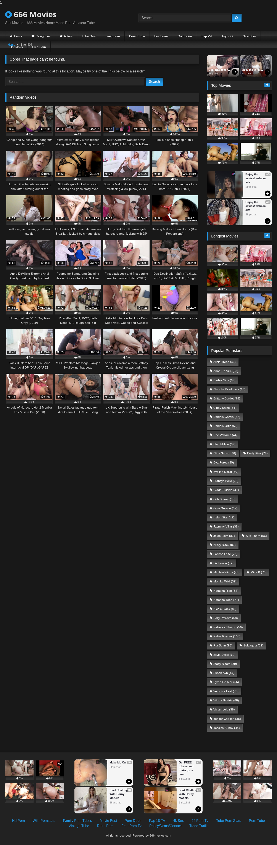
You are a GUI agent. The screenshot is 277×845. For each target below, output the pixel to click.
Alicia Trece (224, 362)
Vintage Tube (79, 826)
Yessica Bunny (226, 728)
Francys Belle (225, 481)
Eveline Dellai (225, 471)
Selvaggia (253, 645)
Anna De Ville (225, 371)
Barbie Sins (224, 380)
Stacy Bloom (225, 663)
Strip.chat (214, 73)
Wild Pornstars (44, 821)
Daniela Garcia (226, 416)
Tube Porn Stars (228, 821)
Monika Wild (225, 581)
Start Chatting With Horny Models (119, 794)
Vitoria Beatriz (226, 700)
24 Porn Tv (200, 821)
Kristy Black (224, 545)
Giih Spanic (224, 499)
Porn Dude (133, 821)
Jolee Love (224, 535)
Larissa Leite (225, 554)
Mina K (259, 572)
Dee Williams (225, 435)
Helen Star (223, 517)
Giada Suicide (226, 490)
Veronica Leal (225, 691)
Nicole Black (225, 609)
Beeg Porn (112, 36)
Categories (42, 36)
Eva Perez (223, 462)
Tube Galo (89, 36)
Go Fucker (185, 36)
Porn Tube (257, 821)
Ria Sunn (222, 645)
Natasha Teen (226, 599)
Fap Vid (206, 36)
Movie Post (108, 821)
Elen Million (224, 444)
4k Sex (178, 821)
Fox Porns (161, 36)
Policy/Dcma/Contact (165, 826)
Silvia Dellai (224, 654)
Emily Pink (257, 453)
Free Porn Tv (131, 826)
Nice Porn (249, 36)
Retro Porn (105, 826)
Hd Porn (18, 821)
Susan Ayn (223, 673)
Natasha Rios (225, 590)
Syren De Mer (226, 682)
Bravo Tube (137, 36)
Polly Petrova (225, 618)
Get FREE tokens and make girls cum (219, 70)
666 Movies (34, 14)
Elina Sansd (224, 453)
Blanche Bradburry (229, 389)
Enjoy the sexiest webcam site (252, 70)
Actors (68, 36)
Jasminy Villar (226, 526)
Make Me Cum (119, 762)
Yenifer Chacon (227, 718)
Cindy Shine (224, 407)
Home (18, 36)
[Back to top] (263, 833)
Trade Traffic (198, 826)
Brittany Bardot (226, 398)
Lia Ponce (223, 563)
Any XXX (227, 36)
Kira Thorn (256, 535)
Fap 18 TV (157, 821)
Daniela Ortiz (225, 426)
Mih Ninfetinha (226, 572)
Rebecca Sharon (228, 627)
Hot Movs (16, 47)
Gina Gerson (225, 508)
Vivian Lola (224, 709)
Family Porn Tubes (77, 821)
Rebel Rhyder (226, 636)
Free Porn (39, 47)
